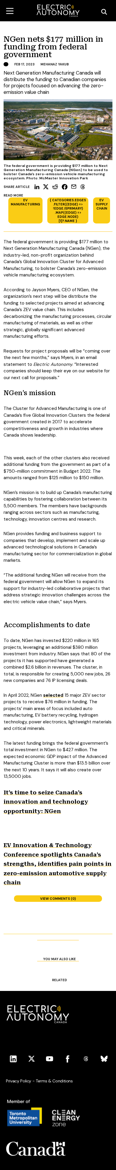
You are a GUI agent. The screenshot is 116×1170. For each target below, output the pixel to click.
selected (53, 695)
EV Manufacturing (25, 202)
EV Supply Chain (101, 204)
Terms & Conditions (54, 1081)
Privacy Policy (18, 1081)
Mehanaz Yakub (54, 64)
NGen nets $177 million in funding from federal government (53, 47)
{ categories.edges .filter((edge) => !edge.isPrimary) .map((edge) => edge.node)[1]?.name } (68, 210)
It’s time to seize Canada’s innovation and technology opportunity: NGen (46, 801)
